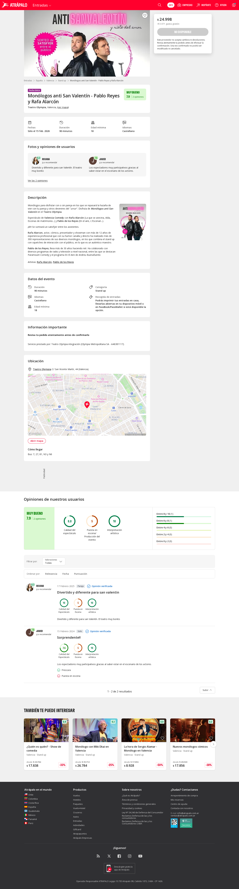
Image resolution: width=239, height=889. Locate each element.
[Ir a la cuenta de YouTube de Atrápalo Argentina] (140, 856)
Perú (30, 823)
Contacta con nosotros (182, 808)
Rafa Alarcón (44, 262)
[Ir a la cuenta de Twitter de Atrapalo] (109, 856)
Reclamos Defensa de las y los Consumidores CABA (137, 822)
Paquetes (78, 804)
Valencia (50, 80)
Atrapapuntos (80, 833)
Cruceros (77, 812)
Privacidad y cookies (132, 808)
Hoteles (77, 800)
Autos (76, 817)
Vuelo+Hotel (79, 808)
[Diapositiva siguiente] (213, 744)
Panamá (32, 819)
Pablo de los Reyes (63, 262)
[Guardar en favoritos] (144, 15)
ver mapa (63, 107)
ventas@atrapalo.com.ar (183, 815)
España (39, 80)
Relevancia (51, 573)
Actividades (79, 825)
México (31, 815)
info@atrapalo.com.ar (188, 813)
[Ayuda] (220, 5)
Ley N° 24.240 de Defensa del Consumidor (142, 812)
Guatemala (34, 811)
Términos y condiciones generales (139, 804)
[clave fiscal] (174, 823)
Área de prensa (129, 800)
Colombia (33, 799)
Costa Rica (33, 803)
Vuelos (76, 795)
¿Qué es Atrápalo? (131, 795)
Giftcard (77, 829)
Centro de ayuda (179, 804)
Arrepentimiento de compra (184, 795)
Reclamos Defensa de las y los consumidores (137, 817)
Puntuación (80, 573)
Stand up (62, 80)
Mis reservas (177, 800)
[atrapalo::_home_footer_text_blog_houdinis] (99, 856)
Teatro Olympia (42, 369)
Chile (30, 795)
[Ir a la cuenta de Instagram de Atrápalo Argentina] (130, 856)
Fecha (65, 573)
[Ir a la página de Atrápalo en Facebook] (119, 856)
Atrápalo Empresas (82, 838)
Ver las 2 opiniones (38, 180)
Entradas (28, 80)
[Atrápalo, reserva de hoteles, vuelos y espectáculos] (15, 5)
